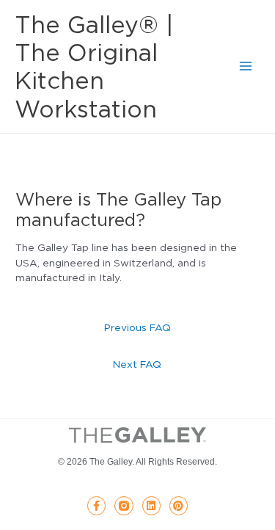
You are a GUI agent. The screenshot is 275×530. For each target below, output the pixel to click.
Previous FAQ (137, 327)
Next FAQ (137, 364)
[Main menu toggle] (246, 66)
